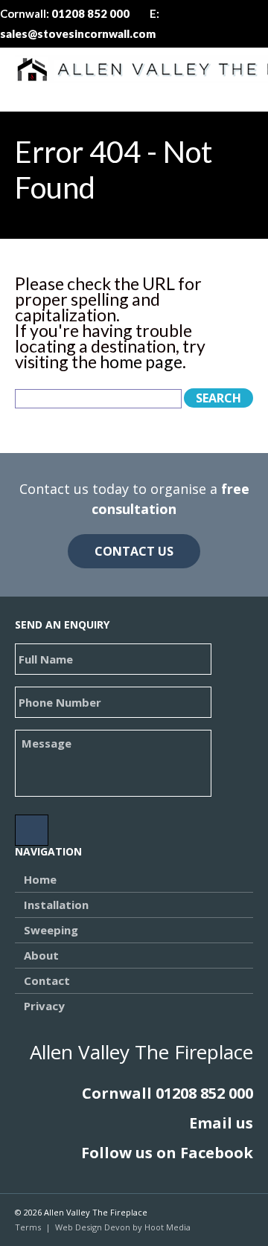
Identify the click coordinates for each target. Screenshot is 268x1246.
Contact (47, 980)
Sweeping (51, 929)
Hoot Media (167, 1227)
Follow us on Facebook (167, 1153)
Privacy (44, 1005)
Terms (28, 1227)
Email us (221, 1123)
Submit (31, 830)
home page (141, 361)
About (41, 955)
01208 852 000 (204, 1093)
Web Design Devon (92, 1227)
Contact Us (134, 551)
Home (40, 879)
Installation (56, 904)
